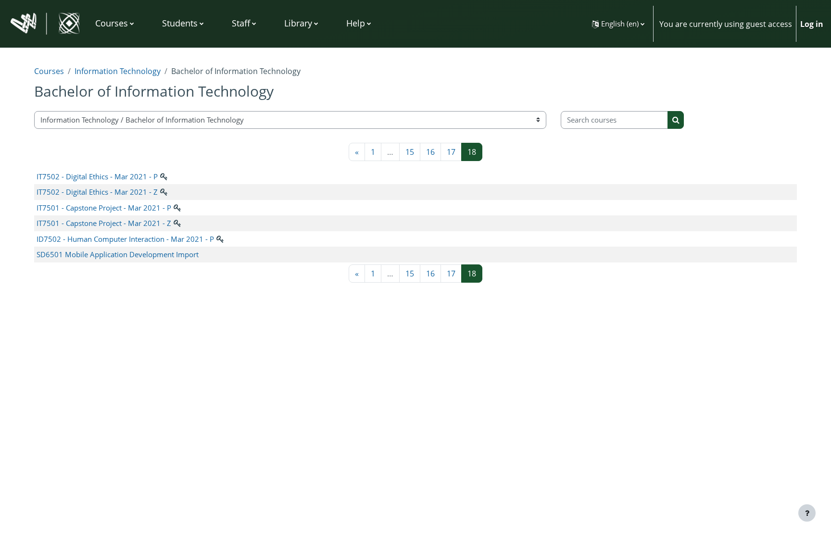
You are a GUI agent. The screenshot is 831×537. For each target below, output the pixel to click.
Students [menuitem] (180, 23)
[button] (618, 24)
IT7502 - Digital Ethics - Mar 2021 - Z (97, 192)
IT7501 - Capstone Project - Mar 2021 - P (104, 207)
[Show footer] (807, 513)
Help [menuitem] (355, 23)
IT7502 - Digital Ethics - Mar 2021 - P (97, 176)
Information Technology (118, 71)
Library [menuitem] (298, 23)
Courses (49, 71)
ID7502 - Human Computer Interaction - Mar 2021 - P (125, 239)
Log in (811, 24)
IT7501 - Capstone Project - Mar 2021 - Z (104, 223)
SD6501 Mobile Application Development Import (118, 254)
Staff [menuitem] (241, 23)
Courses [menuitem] (111, 23)
